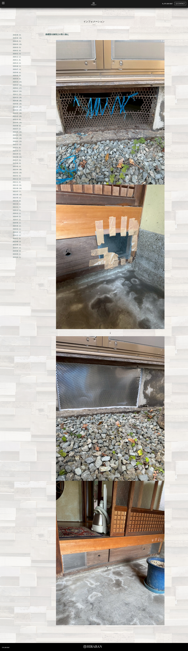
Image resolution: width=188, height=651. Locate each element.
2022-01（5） (17, 176)
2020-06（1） (17, 223)
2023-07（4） (17, 129)
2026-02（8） (17, 50)
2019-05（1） (17, 254)
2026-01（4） (17, 54)
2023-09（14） (18, 122)
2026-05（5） (17, 41)
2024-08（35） (18, 100)
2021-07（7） (17, 191)
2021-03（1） (17, 204)
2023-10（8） (17, 119)
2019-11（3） (17, 238)
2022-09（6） (17, 154)
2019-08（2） (17, 245)
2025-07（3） (17, 69)
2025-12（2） (17, 57)
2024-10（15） (18, 97)
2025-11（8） (17, 60)
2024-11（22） (17, 94)
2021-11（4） (17, 182)
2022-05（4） (17, 166)
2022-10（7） (17, 151)
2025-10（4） (17, 63)
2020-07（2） (17, 219)
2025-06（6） (17, 72)
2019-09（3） (17, 241)
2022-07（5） (17, 160)
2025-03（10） (18, 82)
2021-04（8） (17, 201)
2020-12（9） (17, 210)
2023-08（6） (17, 126)
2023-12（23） (18, 116)
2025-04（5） (17, 79)
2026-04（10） (18, 44)
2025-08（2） (17, 66)
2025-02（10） (18, 85)
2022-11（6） (17, 147)
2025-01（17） (18, 88)
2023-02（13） (18, 141)
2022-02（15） (18, 172)
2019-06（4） (17, 251)
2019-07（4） (17, 248)
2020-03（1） (17, 229)
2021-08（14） (18, 188)
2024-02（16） (18, 113)
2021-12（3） (17, 179)
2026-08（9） (17, 35)
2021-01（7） (17, 207)
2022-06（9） (17, 163)
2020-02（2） (17, 232)
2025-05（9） (17, 75)
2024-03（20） (18, 110)
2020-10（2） (17, 213)
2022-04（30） (18, 169)
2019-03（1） (17, 257)
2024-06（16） (18, 104)
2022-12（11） (17, 144)
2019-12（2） (17, 235)
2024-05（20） (18, 107)
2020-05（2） (17, 226)
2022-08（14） (18, 157)
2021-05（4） (17, 198)
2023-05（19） (18, 132)
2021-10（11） (17, 185)
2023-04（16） (18, 135)
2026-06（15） (18, 38)
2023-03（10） (18, 138)
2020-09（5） (17, 216)
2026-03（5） (17, 47)
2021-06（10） (18, 194)
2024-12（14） (18, 91)
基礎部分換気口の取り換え (57, 34)
